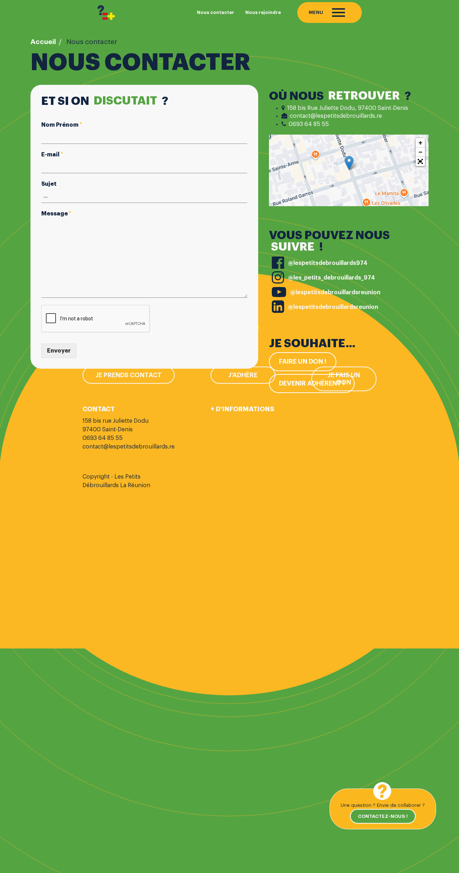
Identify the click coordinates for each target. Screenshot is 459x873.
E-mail (52, 154)
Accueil (43, 41)
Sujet (49, 184)
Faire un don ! (302, 361)
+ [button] (420, 142)
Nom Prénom (61, 125)
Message (56, 214)
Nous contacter (215, 12)
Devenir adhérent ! (312, 383)
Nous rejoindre (263, 12)
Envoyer (59, 351)
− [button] (420, 152)
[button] (420, 161)
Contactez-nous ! (383, 816)
